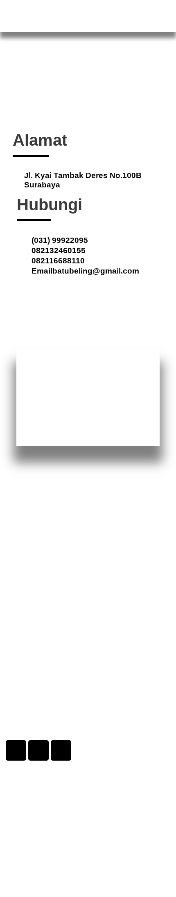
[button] (162, 13)
